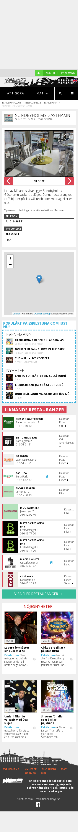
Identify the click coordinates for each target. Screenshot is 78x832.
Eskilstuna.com (11, 102)
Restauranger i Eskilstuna (41, 102)
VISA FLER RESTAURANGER (36, 593)
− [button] (10, 264)
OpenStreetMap (42, 313)
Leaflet (16, 313)
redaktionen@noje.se (48, 799)
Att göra (15, 93)
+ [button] (10, 258)
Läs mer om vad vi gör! (56, 789)
